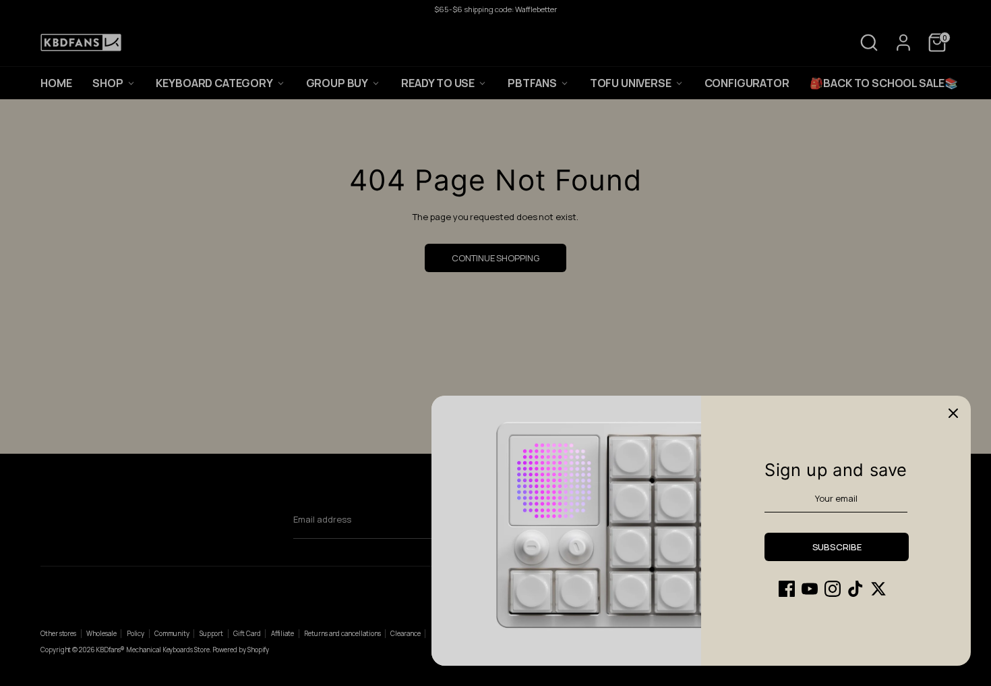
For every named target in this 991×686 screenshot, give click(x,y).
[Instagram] (832, 589)
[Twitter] (878, 589)
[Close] (953, 413)
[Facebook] (787, 589)
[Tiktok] (855, 589)
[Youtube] (810, 589)
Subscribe (837, 547)
